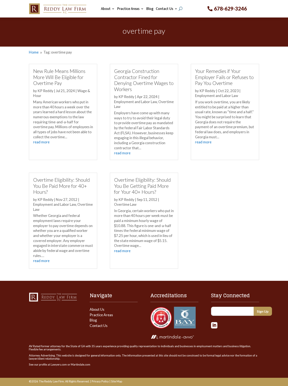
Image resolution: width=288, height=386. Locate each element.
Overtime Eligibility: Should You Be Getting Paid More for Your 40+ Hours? (142, 186)
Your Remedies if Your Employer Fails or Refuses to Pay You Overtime (224, 77)
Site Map (116, 381)
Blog (149, 8)
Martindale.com (80, 364)
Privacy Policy (100, 381)
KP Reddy (45, 91)
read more (41, 142)
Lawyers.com (59, 364)
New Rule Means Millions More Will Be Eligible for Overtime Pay (59, 77)
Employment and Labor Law (54, 204)
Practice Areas (128, 8)
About (105, 8)
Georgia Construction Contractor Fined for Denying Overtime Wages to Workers (144, 80)
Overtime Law (125, 204)
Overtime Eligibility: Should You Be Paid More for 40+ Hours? (61, 186)
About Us (97, 309)
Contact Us (164, 8)
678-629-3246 (230, 8)
